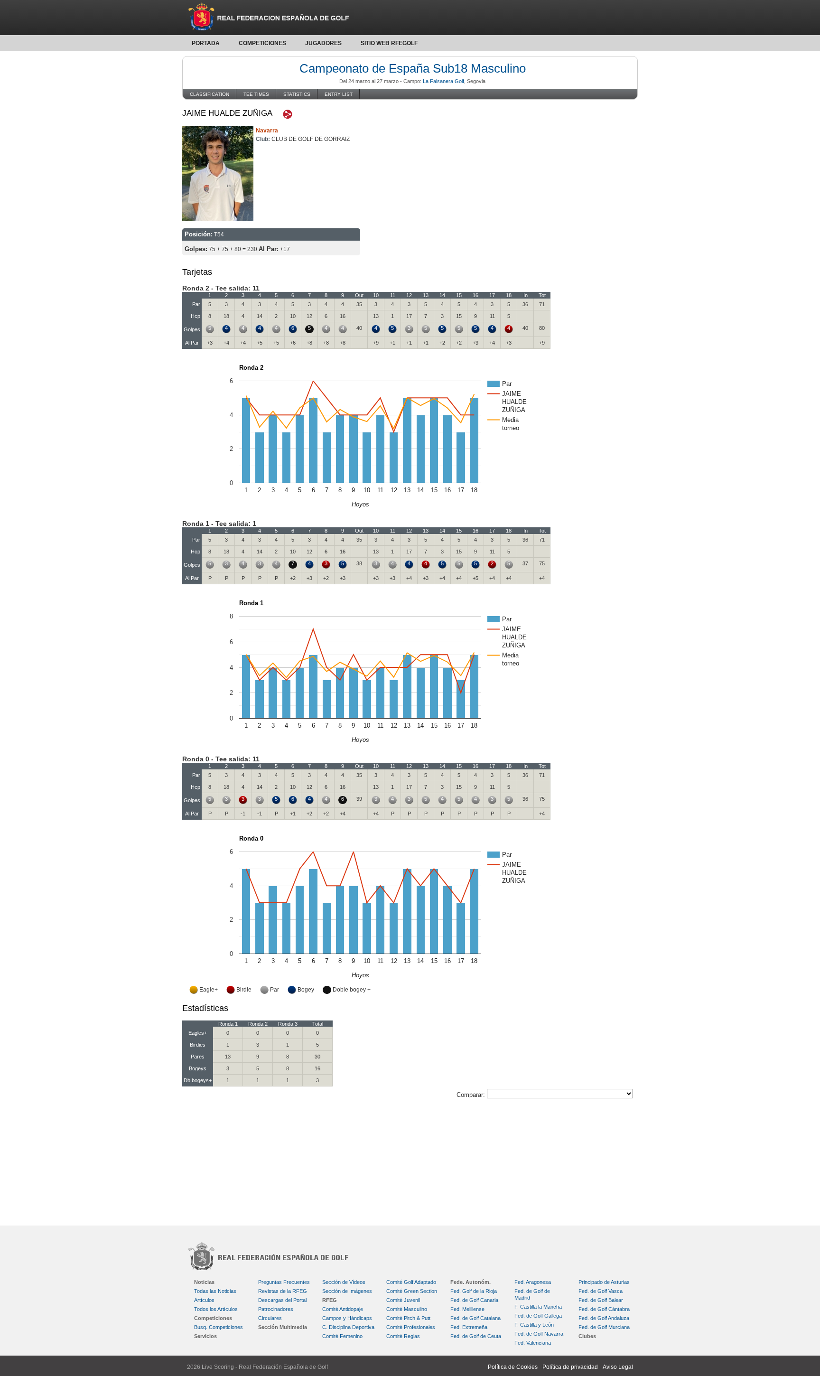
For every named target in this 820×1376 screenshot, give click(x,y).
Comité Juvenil (403, 1300)
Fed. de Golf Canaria (474, 1300)
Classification (209, 94)
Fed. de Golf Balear (600, 1300)
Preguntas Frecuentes (284, 1282)
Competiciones (262, 43)
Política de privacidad (570, 1367)
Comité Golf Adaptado (411, 1282)
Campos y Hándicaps (347, 1318)
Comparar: (472, 1094)
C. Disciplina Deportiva (348, 1327)
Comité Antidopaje (342, 1309)
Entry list (339, 94)
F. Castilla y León (534, 1325)
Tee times (256, 94)
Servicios (205, 1336)
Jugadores (323, 43)
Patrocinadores (275, 1309)
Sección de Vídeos (343, 1282)
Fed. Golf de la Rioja (473, 1291)
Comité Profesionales (410, 1327)
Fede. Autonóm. (470, 1282)
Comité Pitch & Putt (408, 1318)
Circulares (270, 1318)
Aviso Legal (618, 1367)
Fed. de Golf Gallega (538, 1316)
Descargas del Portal (282, 1300)
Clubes (587, 1336)
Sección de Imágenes (347, 1291)
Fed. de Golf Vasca (600, 1291)
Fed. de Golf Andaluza (603, 1318)
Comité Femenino (342, 1336)
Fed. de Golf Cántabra (604, 1309)
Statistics (296, 94)
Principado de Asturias (604, 1282)
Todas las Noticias (215, 1291)
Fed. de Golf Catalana (475, 1318)
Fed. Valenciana (532, 1343)
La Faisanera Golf (443, 81)
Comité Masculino (406, 1309)
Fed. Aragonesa (532, 1282)
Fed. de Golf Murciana (604, 1327)
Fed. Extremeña (468, 1327)
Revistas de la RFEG (282, 1291)
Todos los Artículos (216, 1309)
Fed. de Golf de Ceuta (475, 1336)
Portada (206, 43)
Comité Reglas (403, 1336)
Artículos (204, 1300)
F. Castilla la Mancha (538, 1307)
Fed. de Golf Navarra (538, 1334)
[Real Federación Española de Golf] (410, 17)
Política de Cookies (513, 1367)
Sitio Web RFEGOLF (389, 43)
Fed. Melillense (467, 1309)
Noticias (204, 1282)
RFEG (329, 1300)
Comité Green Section (411, 1291)
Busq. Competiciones (218, 1327)
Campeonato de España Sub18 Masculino (412, 68)
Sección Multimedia (282, 1327)
